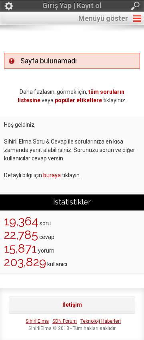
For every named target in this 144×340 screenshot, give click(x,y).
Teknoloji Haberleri (100, 321)
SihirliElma (37, 321)
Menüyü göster (103, 18)
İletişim (72, 305)
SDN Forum (64, 321)
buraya (52, 175)
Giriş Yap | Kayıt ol (72, 5)
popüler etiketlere (78, 100)
